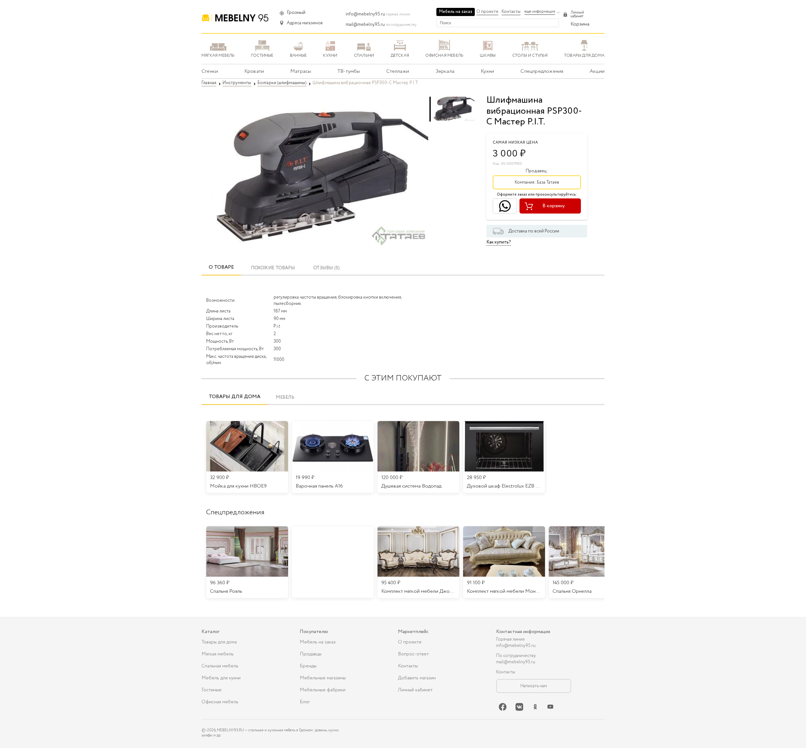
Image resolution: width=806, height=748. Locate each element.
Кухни (487, 71)
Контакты (511, 12)
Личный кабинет (415, 690)
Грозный (296, 12)
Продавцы (310, 654)
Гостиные (212, 690)
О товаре (221, 267)
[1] (315, 173)
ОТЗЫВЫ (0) (326, 268)
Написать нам (533, 686)
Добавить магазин (417, 678)
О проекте (487, 12)
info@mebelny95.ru (365, 14)
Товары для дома (234, 396)
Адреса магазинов (305, 23)
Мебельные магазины (323, 678)
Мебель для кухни (221, 678)
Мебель (285, 397)
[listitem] (247, 562)
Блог (305, 702)
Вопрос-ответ (413, 654)
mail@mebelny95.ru (365, 24)
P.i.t (277, 326)
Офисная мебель (220, 702)
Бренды (308, 666)
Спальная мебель (220, 666)
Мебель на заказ (455, 12)
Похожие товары (273, 268)
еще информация (540, 11)
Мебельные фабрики (322, 690)
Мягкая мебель (218, 654)
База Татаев (548, 182)
